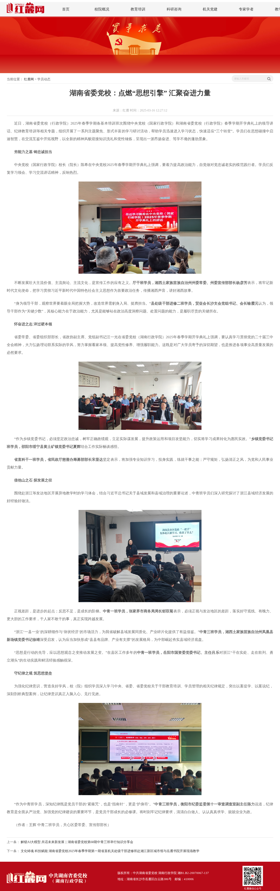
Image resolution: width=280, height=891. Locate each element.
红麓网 (29, 79)
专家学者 (246, 9)
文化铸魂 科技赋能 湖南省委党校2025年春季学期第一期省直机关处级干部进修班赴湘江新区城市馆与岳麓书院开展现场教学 (110, 851)
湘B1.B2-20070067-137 (193, 873)
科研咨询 (174, 9)
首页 (65, 9)
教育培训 (138, 9)
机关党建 (210, 9)
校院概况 (101, 9)
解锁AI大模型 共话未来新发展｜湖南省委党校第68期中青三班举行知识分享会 (77, 842)
